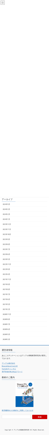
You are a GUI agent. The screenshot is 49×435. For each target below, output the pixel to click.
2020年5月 (6, 334)
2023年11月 (7, 229)
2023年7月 (6, 249)
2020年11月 (7, 314)
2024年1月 (6, 219)
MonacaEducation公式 (10, 366)
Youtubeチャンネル (9, 369)
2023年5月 (6, 259)
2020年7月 (6, 324)
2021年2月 (6, 309)
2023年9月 (6, 239)
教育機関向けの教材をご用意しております (17, 410)
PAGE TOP (45, 420)
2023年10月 (7, 234)
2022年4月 (6, 274)
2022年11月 (7, 264)
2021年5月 (6, 304)
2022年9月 (6, 269)
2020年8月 (6, 319)
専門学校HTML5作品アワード (12, 371)
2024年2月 (6, 214)
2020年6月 (6, 329)
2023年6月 (6, 254)
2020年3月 (6, 339)
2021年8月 (6, 289)
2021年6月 (6, 299)
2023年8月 (6, 244)
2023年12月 (7, 224)
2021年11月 (7, 279)
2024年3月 (6, 209)
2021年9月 (6, 284)
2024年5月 (6, 204)
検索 (40, 417)
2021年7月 (6, 294)
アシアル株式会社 (8, 363)
